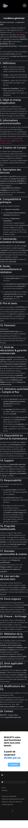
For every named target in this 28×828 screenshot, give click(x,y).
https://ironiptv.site (18, 32)
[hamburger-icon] (24, 5)
